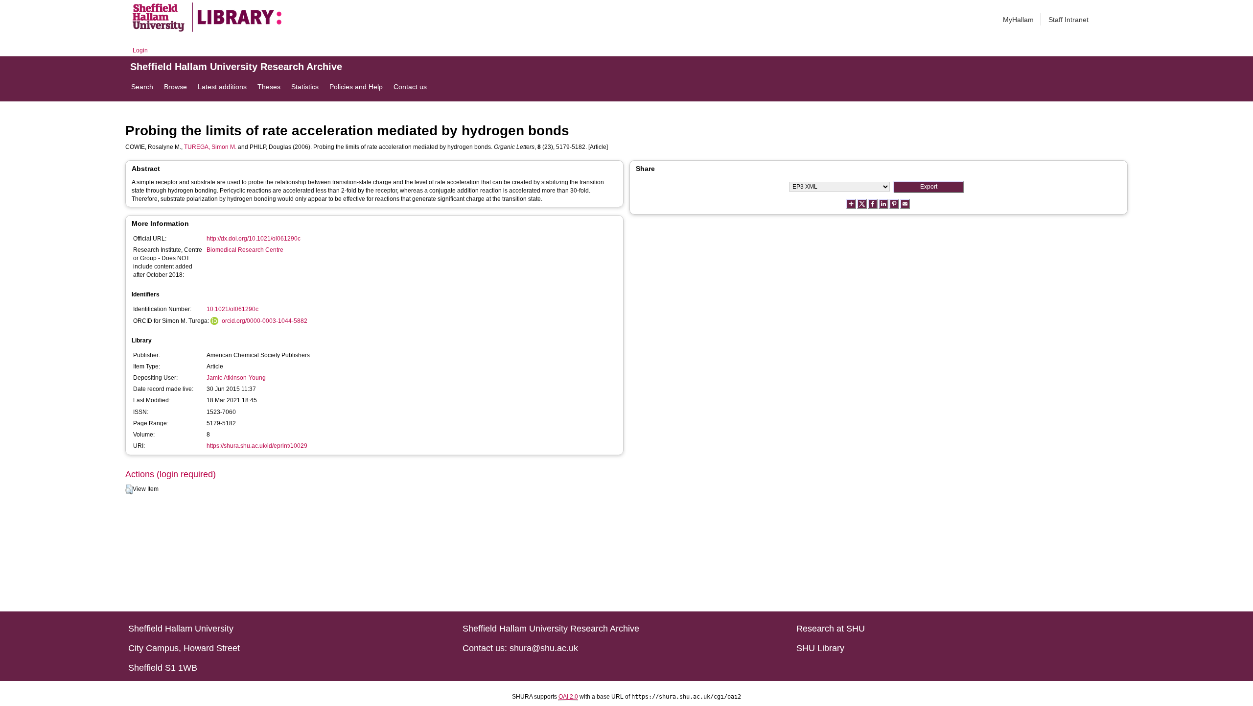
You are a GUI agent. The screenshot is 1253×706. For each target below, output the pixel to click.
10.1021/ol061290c (232, 309)
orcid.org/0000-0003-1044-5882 (264, 320)
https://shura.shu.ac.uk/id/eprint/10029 (257, 445)
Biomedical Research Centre (245, 249)
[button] (129, 489)
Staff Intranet (1068, 20)
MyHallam (1018, 20)
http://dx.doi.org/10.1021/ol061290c (254, 238)
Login (140, 50)
